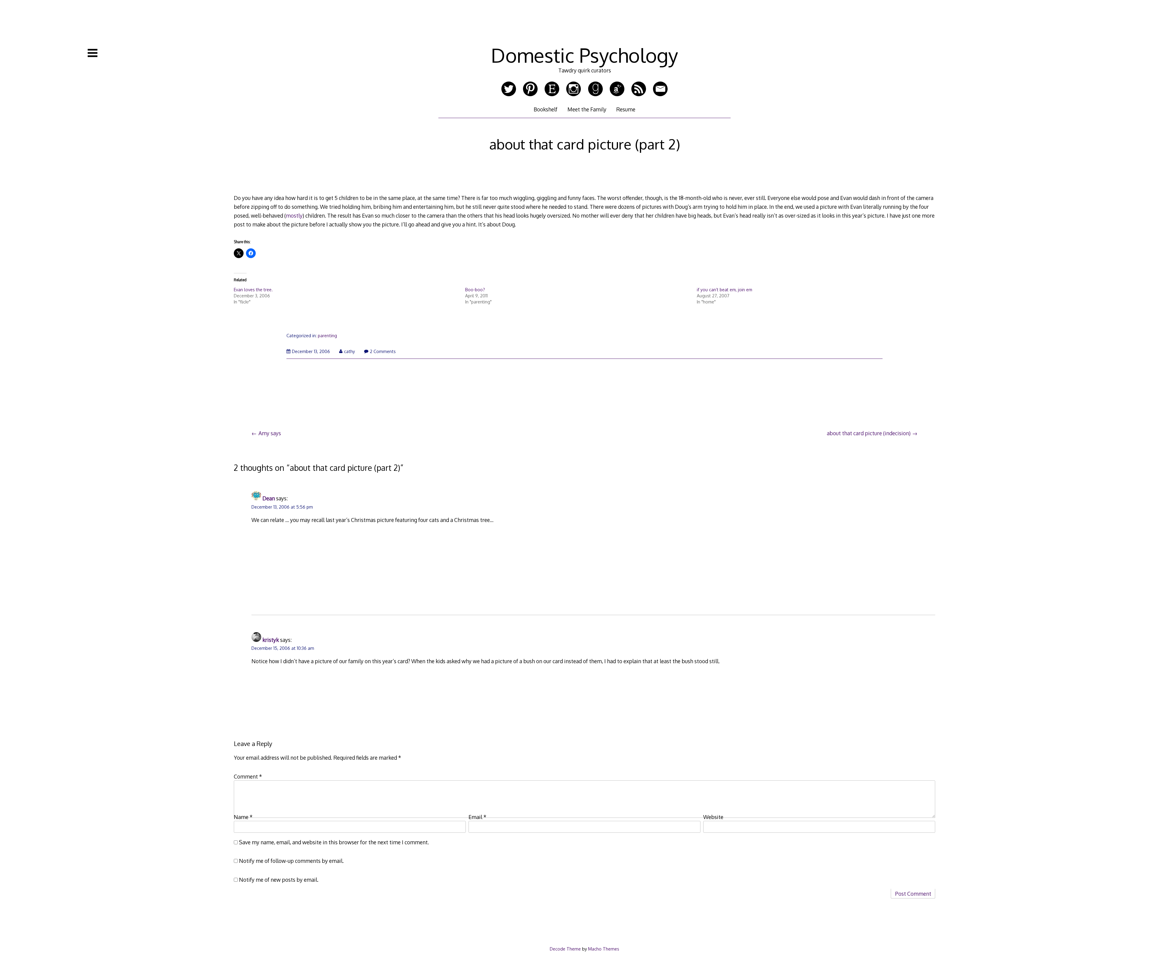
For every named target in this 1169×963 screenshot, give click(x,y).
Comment (248, 776)
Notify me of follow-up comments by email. (291, 860)
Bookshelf (545, 109)
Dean (268, 498)
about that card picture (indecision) (869, 433)
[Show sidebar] (92, 53)
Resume (625, 109)
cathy (349, 351)
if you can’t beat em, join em (724, 289)
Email (477, 817)
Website (713, 817)
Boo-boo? (475, 289)
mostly (294, 215)
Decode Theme (565, 948)
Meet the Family (586, 109)
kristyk (270, 639)
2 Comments (383, 351)
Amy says (269, 433)
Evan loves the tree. (253, 289)
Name (243, 817)
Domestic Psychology (584, 55)
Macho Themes (603, 948)
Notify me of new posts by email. (278, 879)
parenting (327, 335)
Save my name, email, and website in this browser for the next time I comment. (334, 842)
